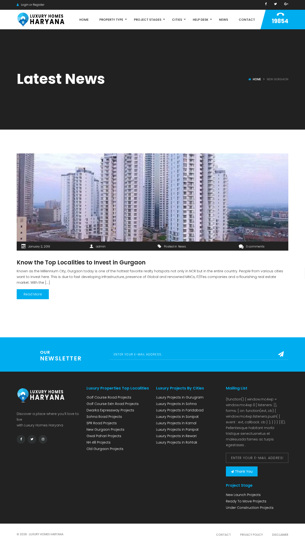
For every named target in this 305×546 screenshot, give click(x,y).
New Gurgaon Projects (105, 429)
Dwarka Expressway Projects (110, 410)
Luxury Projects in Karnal (176, 423)
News (182, 246)
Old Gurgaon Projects (104, 448)
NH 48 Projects (98, 442)
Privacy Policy (251, 535)
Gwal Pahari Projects (103, 436)
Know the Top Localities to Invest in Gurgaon (81, 262)
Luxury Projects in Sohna (176, 403)
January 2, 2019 (39, 246)
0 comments (255, 246)
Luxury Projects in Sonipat (177, 416)
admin (101, 246)
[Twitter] (275, 3)
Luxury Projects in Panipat (177, 429)
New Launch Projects (243, 494)
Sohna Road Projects (104, 416)
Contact (223, 535)
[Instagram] (43, 439)
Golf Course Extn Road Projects (112, 403)
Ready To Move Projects (246, 501)
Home (257, 79)
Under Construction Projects (250, 507)
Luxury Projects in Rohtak (176, 442)
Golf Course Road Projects (108, 397)
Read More (33, 294)
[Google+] (286, 3)
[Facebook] (266, 3)
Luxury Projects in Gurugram (179, 397)
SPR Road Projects (101, 423)
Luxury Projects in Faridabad (179, 410)
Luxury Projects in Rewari (176, 436)
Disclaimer (280, 535)
